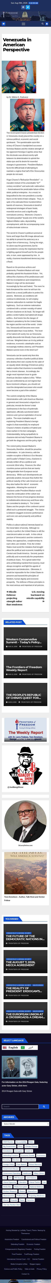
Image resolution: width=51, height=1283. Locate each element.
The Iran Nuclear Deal (11, 1205)
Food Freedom (17, 1254)
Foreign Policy (8, 1164)
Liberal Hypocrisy (9, 1182)
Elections (16, 1160)
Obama (22, 1191)
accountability (21, 1142)
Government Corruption (30, 1169)
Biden (31, 1142)
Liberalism (23, 1182)
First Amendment (28, 1160)
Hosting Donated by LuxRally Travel (18, 1230)
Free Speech (21, 1164)
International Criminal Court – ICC (18, 1259)
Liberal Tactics (34, 1182)
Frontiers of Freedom (31, 646)
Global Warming (35, 1164)
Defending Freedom (10, 1155)
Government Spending (11, 1173)
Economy (6, 1160)
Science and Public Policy (13, 1269)
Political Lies (21, 1196)
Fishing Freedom (40, 1249)
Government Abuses (11, 1169)
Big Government (9, 1146)
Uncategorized (38, 985)
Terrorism (30, 1200)
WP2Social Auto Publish (16, 1281)
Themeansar (25, 1233)
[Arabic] (29, 1047)
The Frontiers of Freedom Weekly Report (24, 668)
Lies (44, 1182)
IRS (10, 1178)
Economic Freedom (33, 1244)
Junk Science (31, 1178)
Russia (5, 1200)
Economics (41, 1155)
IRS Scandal (19, 1178)
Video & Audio (29, 1269)
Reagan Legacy (35, 1264)
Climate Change (31, 1146)
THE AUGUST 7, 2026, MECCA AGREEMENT (20, 963)
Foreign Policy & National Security (19, 933)
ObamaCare (32, 1191)
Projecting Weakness (37, 1196)
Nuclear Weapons (10, 1191)
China (20, 1146)
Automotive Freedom (12, 1239)
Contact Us (25, 1274)
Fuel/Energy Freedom (31, 1254)
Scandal (14, 1200)
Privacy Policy (42, 1269)
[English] (11, 1047)
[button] (43, 24)
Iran (4, 1178)
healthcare (27, 1173)
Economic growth (27, 1155)
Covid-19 (29, 1151)
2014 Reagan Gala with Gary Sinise (17, 1091)
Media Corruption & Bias (19, 1264)
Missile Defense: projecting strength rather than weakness (14, 598)
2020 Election (8, 1142)
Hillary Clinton (39, 1173)
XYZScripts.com (36, 1281)
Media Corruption (20, 1187)
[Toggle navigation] (23, 24)
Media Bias (7, 1187)
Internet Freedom (38, 1259)
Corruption (19, 1151)
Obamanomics (8, 1196)
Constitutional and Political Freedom (33, 1239)
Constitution (7, 1151)
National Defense (36, 1187)
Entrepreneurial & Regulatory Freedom (18, 1249)
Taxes (22, 1200)
